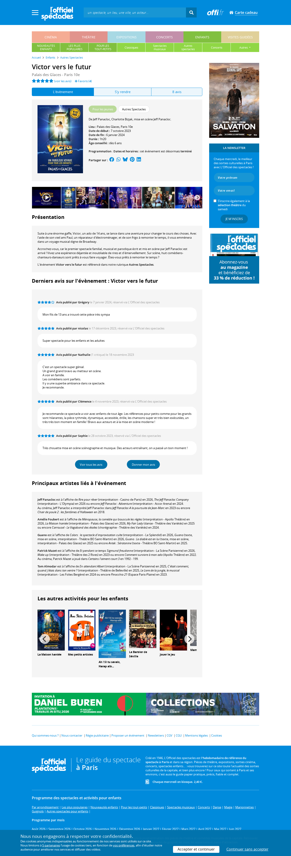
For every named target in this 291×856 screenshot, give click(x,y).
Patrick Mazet (47, 551)
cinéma (51, 37)
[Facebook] (112, 160)
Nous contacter (71, 735)
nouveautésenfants (46, 47)
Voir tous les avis (91, 465)
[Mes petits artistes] (81, 630)
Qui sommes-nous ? (45, 735)
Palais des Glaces (108, 127)
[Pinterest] (132, 160)
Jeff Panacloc (46, 499)
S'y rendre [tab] (122, 91)
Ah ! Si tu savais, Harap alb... (109, 664)
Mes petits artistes (80, 654)
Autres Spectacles (141, 264)
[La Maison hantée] (51, 630)
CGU (179, 735)
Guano (42, 535)
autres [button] (243, 47)
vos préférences (123, 845)
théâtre (88, 37)
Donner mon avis (143, 465)
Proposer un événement (127, 735)
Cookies (216, 735)
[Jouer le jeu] (173, 630)
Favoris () (84, 81)
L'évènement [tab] (63, 91)
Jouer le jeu (167, 654)
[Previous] (45, 639)
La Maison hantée (49, 654)
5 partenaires (51, 845)
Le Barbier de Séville (138, 654)
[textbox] (135, 12)
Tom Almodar (47, 566)
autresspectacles (188, 47)
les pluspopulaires (75, 47)
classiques (131, 47)
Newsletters (156, 735)
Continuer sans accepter (247, 849)
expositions (126, 37)
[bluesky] (125, 160)
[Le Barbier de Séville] (142, 628)
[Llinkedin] (139, 160)
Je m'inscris (234, 219)
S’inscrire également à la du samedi (234, 205)
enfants (202, 37)
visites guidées (240, 37)
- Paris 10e (56, 74)
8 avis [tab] (176, 91)
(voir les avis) (62, 81)
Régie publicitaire (97, 735)
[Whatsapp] (118, 160)
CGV (169, 735)
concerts (164, 37)
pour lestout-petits (103, 47)
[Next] (197, 197)
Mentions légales (196, 735)
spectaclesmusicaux (160, 47)
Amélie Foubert (48, 519)
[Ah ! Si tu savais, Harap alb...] (112, 633)
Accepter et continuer (196, 849)
